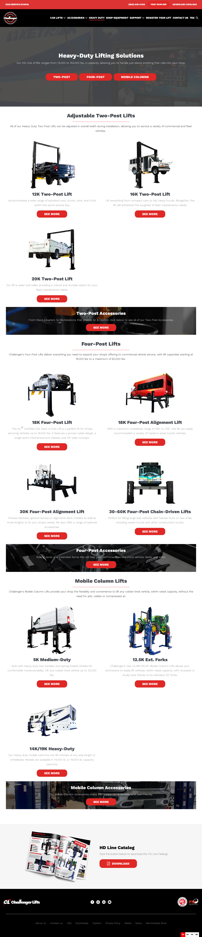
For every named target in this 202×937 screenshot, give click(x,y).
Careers (96, 923)
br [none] (196, 935)
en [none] (183, 935)
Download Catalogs (185, 4)
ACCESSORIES (76, 17)
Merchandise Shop (156, 923)
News (138, 923)
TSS (192, 17)
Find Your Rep (159, 4)
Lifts (69, 923)
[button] (197, 18)
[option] (187, 934)
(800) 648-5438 (136, 4)
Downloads (82, 923)
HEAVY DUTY (97, 17)
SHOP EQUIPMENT (117, 17)
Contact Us (56, 923)
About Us (41, 923)
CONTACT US (180, 17)
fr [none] (192, 935)
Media (128, 923)
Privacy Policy (113, 923)
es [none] (187, 935)
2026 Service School (17, 4)
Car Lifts (56, 17)
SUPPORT (136, 17)
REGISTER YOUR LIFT (158, 17)
